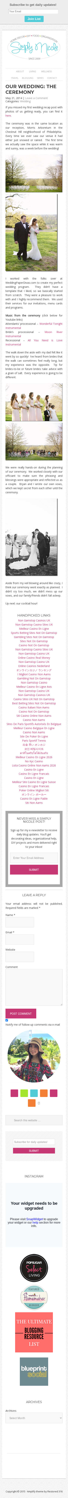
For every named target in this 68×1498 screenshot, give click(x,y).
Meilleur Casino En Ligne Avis (34, 686)
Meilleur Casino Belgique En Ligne (34, 728)
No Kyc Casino (34, 761)
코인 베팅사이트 (34, 749)
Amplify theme (35, 1491)
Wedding (25, 101)
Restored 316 (55, 1491)
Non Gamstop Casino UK (34, 653)
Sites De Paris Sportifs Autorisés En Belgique (34, 724)
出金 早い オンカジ (34, 744)
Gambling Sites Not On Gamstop (34, 637)
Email (9, 932)
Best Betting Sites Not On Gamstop (34, 703)
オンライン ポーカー (34, 794)
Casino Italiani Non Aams (34, 707)
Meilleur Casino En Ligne (34, 628)
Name (10, 915)
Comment (11, 967)
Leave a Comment (36, 98)
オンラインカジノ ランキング (34, 670)
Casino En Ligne (34, 769)
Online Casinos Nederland (34, 666)
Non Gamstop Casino (34, 682)
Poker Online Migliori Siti (34, 790)
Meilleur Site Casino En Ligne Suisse (34, 782)
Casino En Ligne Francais (34, 773)
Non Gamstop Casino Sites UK (34, 624)
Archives (10, 1410)
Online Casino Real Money (34, 657)
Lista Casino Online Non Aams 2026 (34, 765)
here (8, 115)
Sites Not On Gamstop (34, 641)
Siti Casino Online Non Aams (33, 715)
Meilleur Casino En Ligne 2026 (34, 757)
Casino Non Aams (34, 720)
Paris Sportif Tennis (34, 740)
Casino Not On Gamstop (34, 645)
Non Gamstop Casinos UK (34, 620)
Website (10, 949)
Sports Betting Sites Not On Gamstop (34, 633)
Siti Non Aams (34, 802)
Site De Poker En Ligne (34, 736)
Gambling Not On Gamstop (34, 678)
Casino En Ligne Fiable (34, 798)
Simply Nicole (34, 47)
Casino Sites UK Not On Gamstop (34, 699)
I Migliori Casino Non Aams (34, 674)
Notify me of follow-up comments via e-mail (32, 1024)
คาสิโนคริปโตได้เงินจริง (34, 753)
